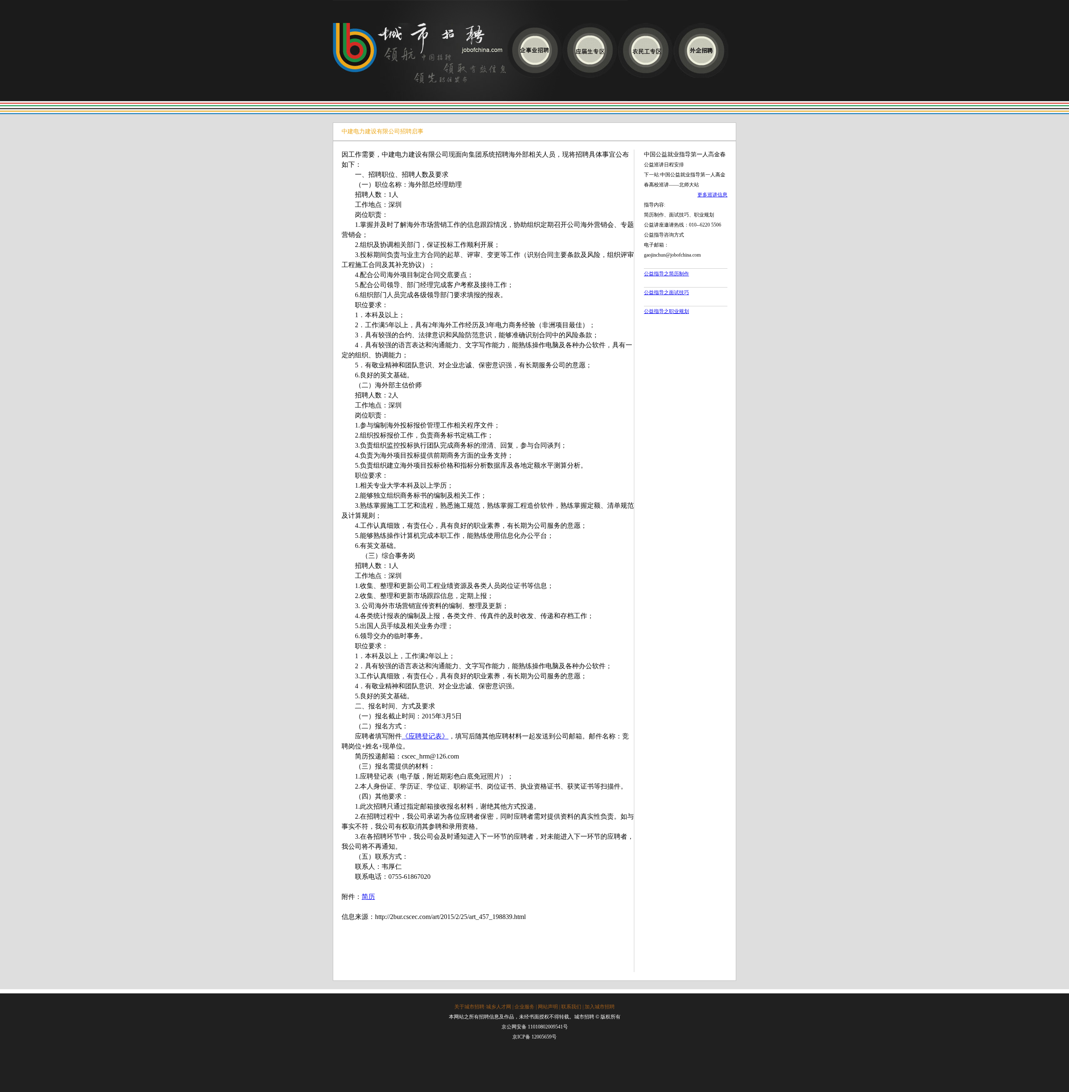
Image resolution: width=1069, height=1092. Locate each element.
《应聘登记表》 (425, 736)
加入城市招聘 (600, 1007)
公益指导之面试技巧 (666, 292)
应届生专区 (589, 50)
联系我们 (571, 1007)
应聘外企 (701, 50)
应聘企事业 (534, 50)
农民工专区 (645, 50)
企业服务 (524, 1007)
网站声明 (548, 1007)
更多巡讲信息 (712, 195)
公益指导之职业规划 (666, 311)
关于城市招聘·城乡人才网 (482, 1007)
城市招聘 (420, 62)
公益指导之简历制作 (666, 274)
